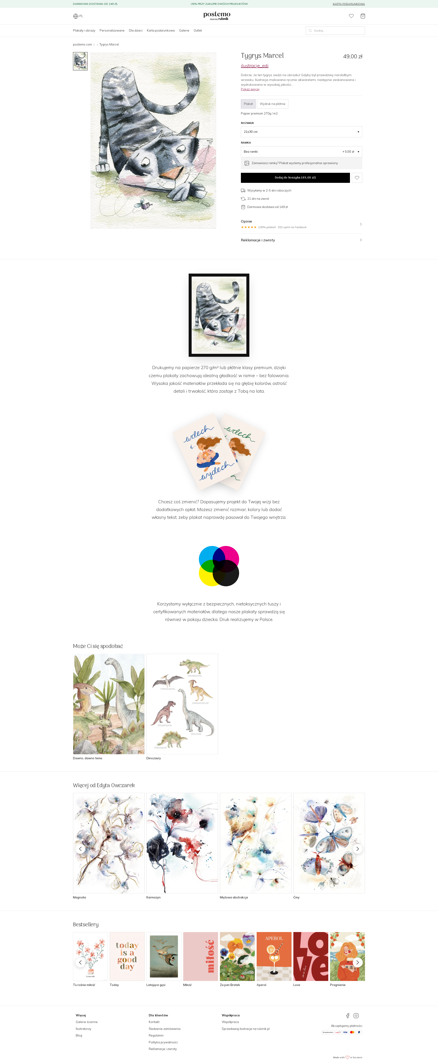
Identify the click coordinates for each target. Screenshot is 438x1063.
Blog (79, 1035)
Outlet (198, 30)
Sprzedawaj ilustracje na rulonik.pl (246, 1029)
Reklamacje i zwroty (163, 1049)
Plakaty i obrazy (84, 30)
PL (81, 16)
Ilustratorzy (83, 1029)
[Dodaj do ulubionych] (357, 178)
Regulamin (156, 1035)
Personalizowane (112, 30)
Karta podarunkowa (349, 3)
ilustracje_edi (255, 65)
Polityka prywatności (163, 1042)
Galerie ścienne (87, 1022)
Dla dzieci (136, 30)
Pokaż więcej (250, 89)
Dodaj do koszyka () (295, 177)
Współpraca (230, 1022)
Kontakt (154, 1022)
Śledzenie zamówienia (164, 1029)
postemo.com (82, 44)
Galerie (184, 30)
